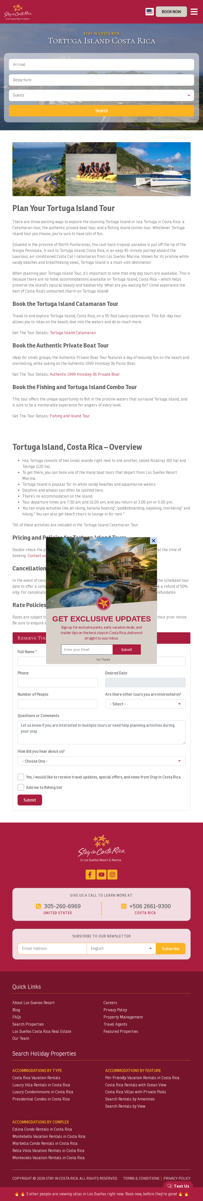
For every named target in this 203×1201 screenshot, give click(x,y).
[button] (101, 632)
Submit (126, 649)
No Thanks (103, 659)
